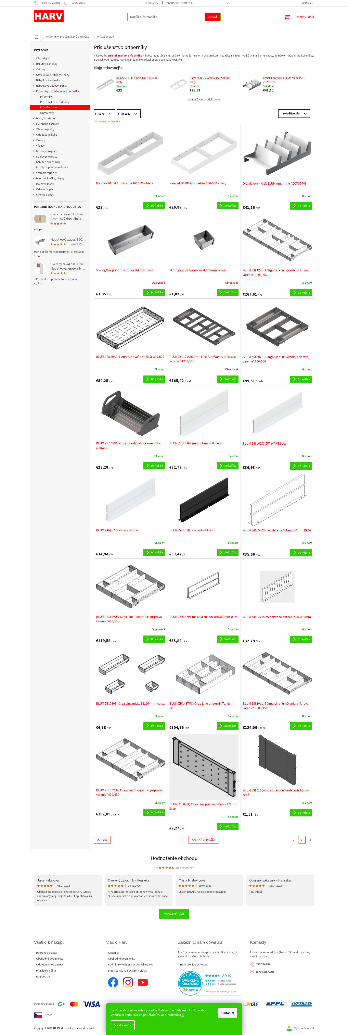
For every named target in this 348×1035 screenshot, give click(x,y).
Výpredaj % (43, 59)
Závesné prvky (45, 129)
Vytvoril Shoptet (304, 1028)
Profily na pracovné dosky (52, 167)
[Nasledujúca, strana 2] (302, 839)
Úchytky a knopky (46, 64)
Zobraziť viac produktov (202, 100)
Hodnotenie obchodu (174, 858)
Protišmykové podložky (54, 102)
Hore (104, 840)
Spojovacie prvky (46, 157)
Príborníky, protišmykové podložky (57, 91)
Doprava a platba (46, 953)
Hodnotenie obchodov (193, 965)
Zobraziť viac (174, 914)
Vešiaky (41, 69)
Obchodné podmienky (179, 3)
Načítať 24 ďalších (204, 840)
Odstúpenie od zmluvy (50, 965)
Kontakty (152, 3)
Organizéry (47, 113)
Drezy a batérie (45, 118)
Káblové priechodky (48, 162)
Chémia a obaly (45, 195)
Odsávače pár (44, 189)
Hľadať (212, 17)
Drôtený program (46, 151)
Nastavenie (122, 1025)
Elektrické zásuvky (47, 124)
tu (182, 1015)
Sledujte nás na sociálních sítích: (127, 971)
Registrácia (43, 977)
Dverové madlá (45, 184)
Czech (48, 1015)
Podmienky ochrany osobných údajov (130, 965)
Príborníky (46, 97)
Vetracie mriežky (46, 173)
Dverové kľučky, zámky (50, 178)
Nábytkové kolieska (48, 80)
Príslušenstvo (48, 108)
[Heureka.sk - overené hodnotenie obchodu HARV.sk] (210, 983)
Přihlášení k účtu (46, 971)
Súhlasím (227, 1013)
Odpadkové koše (46, 135)
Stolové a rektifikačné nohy (52, 75)
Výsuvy (40, 146)
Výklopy (41, 140)
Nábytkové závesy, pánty (51, 86)
